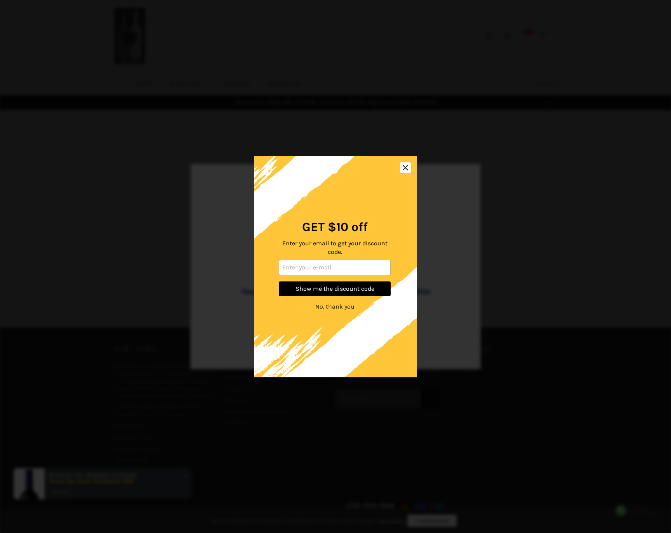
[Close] (405, 167)
